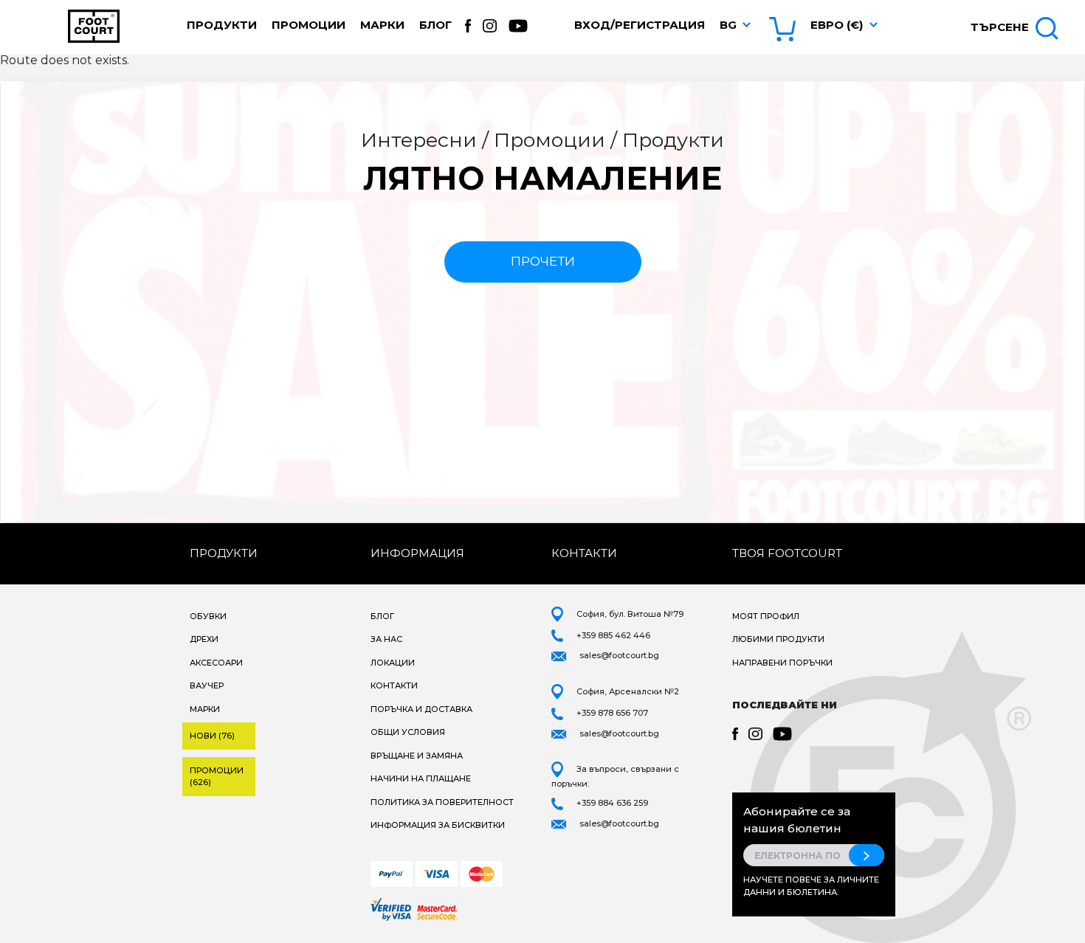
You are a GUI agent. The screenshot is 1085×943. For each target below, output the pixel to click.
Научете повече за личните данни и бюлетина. (811, 885)
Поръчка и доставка (421, 709)
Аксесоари (216, 662)
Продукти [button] (222, 25)
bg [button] (728, 25)
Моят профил (765, 616)
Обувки (208, 616)
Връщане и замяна (417, 755)
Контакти (394, 685)
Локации (393, 662)
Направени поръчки (782, 662)
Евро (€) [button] (836, 25)
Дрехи (204, 639)
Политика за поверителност (442, 802)
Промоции (308, 25)
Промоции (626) (217, 776)
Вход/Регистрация (639, 25)
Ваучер (207, 685)
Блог (435, 25)
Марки (382, 25)
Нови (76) (212, 735)
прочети (543, 261)
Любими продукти (778, 639)
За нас (386, 639)
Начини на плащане (421, 778)
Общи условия (408, 732)
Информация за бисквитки (438, 825)
